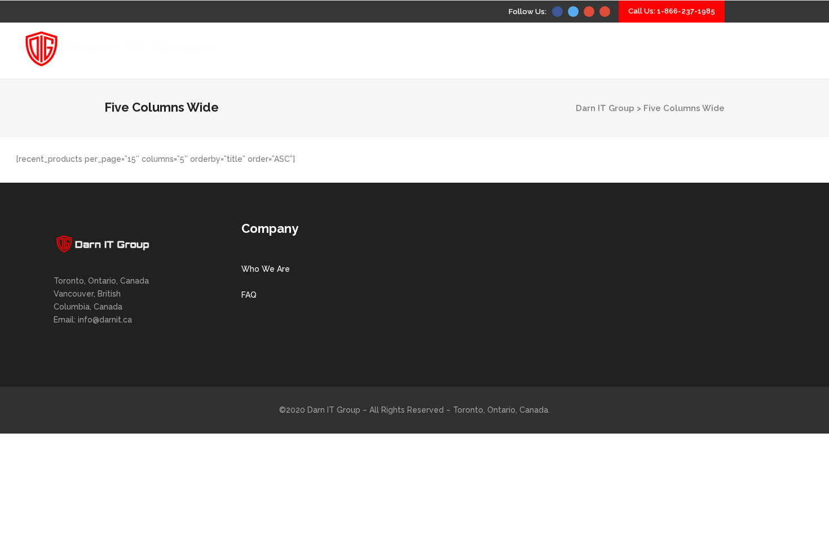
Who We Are (265, 268)
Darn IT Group (605, 108)
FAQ (249, 294)
